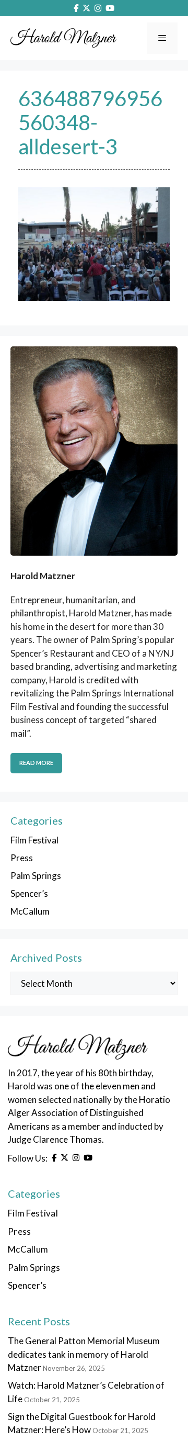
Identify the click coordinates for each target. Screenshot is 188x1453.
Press (21, 857)
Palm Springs (35, 875)
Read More (36, 762)
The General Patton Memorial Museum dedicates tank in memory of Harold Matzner (84, 1354)
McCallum (30, 911)
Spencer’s (29, 893)
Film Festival (34, 840)
